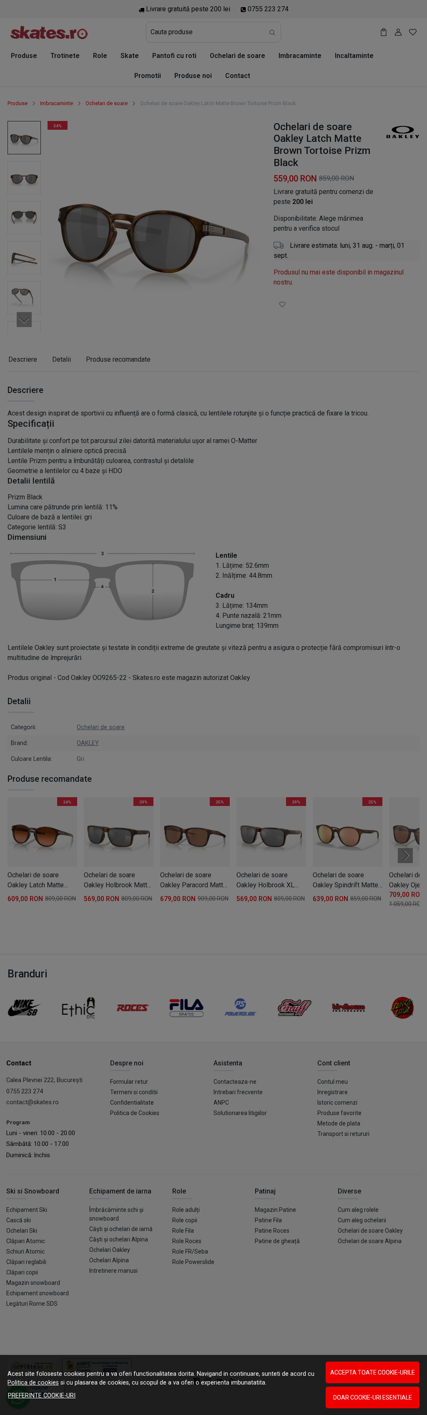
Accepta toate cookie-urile (372, 1372)
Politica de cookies (33, 1382)
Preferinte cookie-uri (41, 1395)
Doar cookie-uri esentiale (372, 1397)
